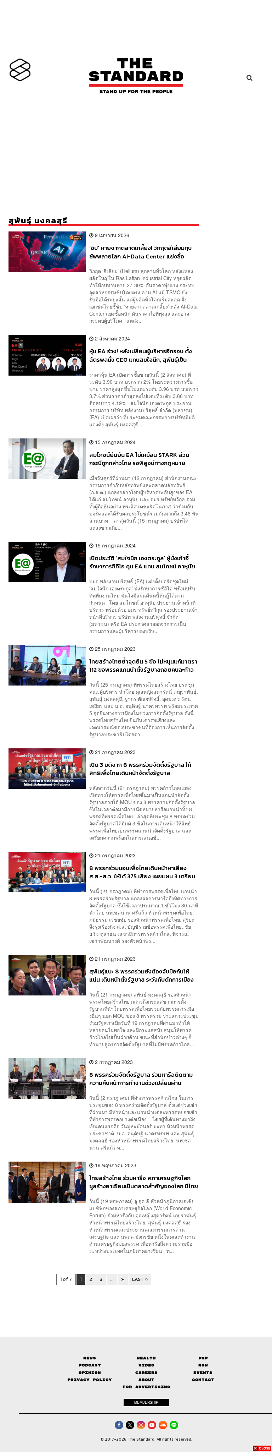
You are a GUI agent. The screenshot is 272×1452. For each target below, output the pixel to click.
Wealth (146, 1358)
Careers (146, 1373)
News (89, 1358)
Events (202, 1373)
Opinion (90, 1373)
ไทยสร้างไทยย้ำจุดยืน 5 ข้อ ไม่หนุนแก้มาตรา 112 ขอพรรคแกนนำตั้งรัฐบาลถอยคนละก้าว (143, 665)
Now (203, 1365)
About (146, 1380)
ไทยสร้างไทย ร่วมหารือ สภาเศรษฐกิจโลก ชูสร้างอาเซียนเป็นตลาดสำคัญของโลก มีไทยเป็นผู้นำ (143, 1182)
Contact (203, 1380)
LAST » (140, 1279)
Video (146, 1365)
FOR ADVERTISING (146, 1387)
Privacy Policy (89, 1380)
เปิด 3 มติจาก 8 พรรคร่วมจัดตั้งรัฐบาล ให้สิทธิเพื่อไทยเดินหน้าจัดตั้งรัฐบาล (140, 769)
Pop (203, 1358)
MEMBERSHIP (146, 1402)
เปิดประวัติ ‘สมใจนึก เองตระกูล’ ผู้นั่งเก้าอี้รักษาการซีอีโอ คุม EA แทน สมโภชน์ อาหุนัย (142, 562)
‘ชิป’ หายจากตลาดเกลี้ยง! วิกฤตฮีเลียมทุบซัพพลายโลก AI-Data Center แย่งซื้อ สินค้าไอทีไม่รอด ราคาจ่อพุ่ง (140, 252)
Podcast (90, 1365)
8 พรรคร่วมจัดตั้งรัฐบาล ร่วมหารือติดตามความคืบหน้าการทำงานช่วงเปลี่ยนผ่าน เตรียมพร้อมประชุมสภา (141, 1079)
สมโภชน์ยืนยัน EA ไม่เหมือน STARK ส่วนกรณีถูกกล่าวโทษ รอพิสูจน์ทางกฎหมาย (139, 459)
